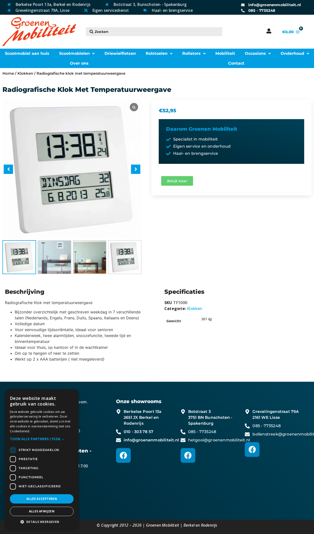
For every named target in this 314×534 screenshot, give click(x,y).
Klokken (25, 73)
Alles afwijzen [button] (42, 511)
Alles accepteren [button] (41, 499)
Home (8, 73)
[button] (135, 169)
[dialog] (41, 459)
